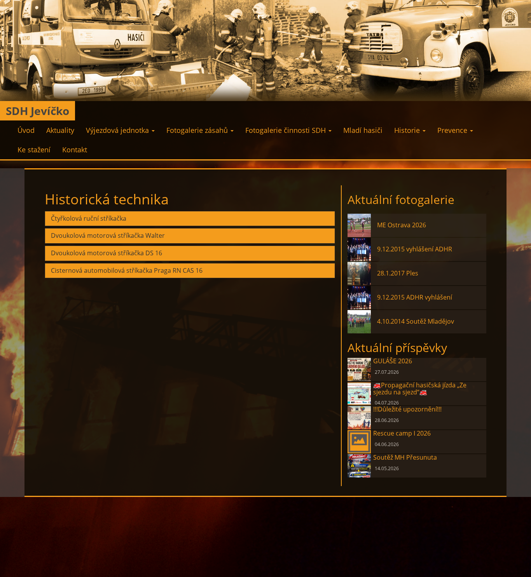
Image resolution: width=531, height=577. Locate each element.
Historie (408, 130)
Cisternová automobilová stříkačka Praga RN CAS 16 (127, 270)
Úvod (26, 130)
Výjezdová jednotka (118, 130)
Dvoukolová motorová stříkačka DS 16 (106, 253)
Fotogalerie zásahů (198, 130)
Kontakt (74, 149)
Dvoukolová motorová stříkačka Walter (108, 235)
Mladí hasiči (363, 130)
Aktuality (60, 130)
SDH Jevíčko (37, 110)
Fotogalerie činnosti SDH (286, 130)
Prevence (453, 130)
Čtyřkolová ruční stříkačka (88, 218)
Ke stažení (34, 149)
